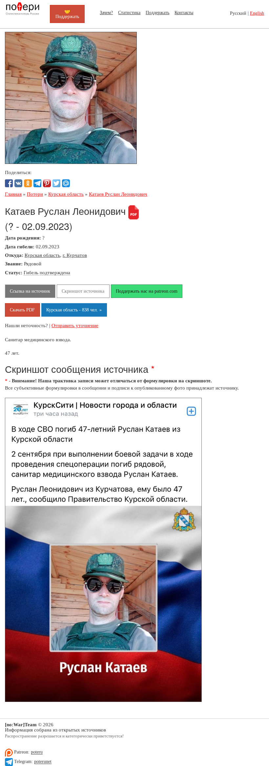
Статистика (129, 12)
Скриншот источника (83, 291)
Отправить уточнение (75, 325)
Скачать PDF (22, 309)
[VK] (18, 183)
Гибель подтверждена (47, 272)
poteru (37, 752)
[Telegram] (37, 183)
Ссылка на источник (30, 291)
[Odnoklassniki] (28, 183)
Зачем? (106, 12)
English (257, 13)
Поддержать (157, 12)
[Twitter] (56, 183)
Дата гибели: (19, 246)
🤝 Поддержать (67, 14)
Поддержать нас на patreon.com (146, 291)
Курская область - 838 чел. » (74, 309)
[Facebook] (9, 183)
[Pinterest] (47, 183)
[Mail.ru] (66, 183)
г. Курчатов (75, 255)
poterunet (43, 761)
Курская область (42, 255)
